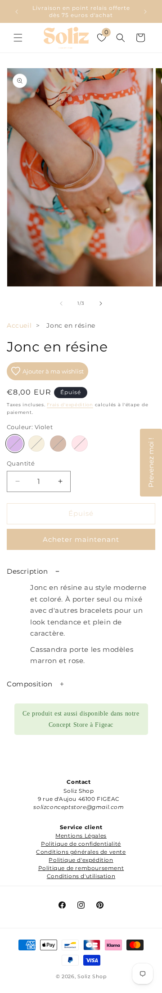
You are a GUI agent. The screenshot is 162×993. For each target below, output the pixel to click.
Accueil (19, 325)
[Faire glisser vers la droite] (101, 303)
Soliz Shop (91, 976)
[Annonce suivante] (145, 12)
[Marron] (58, 443)
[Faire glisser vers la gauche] (61, 303)
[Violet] (15, 443)
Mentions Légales (81, 835)
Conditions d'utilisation (81, 876)
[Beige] (36, 443)
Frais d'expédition (70, 405)
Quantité (21, 463)
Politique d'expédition (81, 860)
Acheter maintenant (81, 539)
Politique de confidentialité (81, 843)
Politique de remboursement (81, 868)
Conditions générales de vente (81, 851)
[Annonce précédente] (17, 12)
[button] (18, 38)
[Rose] (80, 443)
